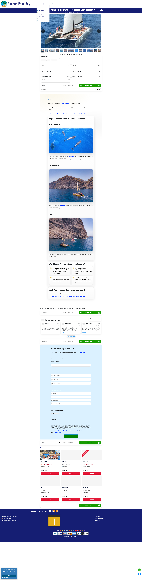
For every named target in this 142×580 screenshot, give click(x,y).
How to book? (82, 352)
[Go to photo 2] (46, 51)
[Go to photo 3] (50, 51)
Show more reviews (71, 336)
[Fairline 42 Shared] (92, 455)
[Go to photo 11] (80, 51)
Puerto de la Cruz (65, 103)
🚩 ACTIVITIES (40, 3)
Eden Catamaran (44, 461)
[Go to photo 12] (84, 51)
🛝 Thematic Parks (41, 18)
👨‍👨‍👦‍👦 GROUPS (48, 3)
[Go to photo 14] (92, 51)
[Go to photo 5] (57, 51)
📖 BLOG (61, 3)
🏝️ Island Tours (40, 14)
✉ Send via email (97, 89)
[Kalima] (50, 481)
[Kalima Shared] (71, 455)
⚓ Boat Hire (39, 8)
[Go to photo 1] (42, 50)
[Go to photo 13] (88, 51)
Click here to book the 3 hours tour (57, 296)
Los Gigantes (62, 205)
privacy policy (58, 432)
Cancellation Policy (85, 430)
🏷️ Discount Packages (41, 20)
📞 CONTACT (67, 3)
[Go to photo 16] (99, 51)
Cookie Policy (97, 520)
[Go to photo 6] (61, 51)
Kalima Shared (64, 461)
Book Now (50, 473)
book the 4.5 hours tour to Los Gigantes (76, 296)
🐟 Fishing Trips (40, 16)
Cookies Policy (75, 430)
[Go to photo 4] (54, 51)
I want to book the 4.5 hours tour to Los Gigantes (59, 113)
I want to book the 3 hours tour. (79, 113)
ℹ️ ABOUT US (55, 3)
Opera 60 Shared (86, 487)
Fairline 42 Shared (86, 461)
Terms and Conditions (99, 518)
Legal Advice (97, 516)
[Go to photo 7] (65, 51)
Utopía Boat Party (65, 487)
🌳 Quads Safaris (40, 12)
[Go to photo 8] (69, 51)
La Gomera (71, 156)
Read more (64, 332)
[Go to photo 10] (76, 51)
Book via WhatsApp (86, 85)
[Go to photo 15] (95, 51)
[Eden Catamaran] (50, 455)
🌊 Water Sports (40, 10)
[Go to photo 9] (73, 51)
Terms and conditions (63, 430)
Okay (9, 575)
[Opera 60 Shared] (92, 481)
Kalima (42, 487)
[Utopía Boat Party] (71, 481)
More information (5, 577)
